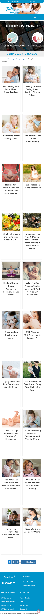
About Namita (25, 598)
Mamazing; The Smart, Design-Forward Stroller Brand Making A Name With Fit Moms (32, 241)
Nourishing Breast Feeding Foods (11, 137)
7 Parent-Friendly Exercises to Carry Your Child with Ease (32, 385)
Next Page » (30, 562)
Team (21, 602)
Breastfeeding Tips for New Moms (11, 335)
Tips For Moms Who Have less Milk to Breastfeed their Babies (11, 484)
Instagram (14, 582)
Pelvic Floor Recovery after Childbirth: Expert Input (10, 533)
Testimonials (24, 605)
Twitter (6, 582)
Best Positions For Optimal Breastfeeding (32, 138)
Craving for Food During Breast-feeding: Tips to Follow (33, 90)
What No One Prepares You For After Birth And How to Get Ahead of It (32, 289)
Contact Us (24, 609)
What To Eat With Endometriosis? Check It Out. (11, 236)
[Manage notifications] (39, 611)
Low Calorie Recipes (8, 602)
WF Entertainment (7, 609)
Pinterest (11, 582)
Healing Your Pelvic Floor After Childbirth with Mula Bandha (11, 189)
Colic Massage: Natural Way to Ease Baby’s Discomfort (11, 435)
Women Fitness (13, 10)
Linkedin (8, 582)
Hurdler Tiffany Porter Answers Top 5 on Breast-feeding (32, 484)
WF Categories (6, 598)
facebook (3, 582)
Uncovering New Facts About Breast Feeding (11, 89)
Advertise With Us (29, 582)
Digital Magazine (29, 586)
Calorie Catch (6, 605)
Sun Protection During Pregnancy (32, 186)
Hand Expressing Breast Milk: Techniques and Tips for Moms (33, 435)
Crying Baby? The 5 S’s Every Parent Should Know (11, 384)
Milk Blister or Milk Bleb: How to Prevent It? (32, 335)
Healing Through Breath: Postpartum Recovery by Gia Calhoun (11, 289)
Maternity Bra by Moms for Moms (32, 530)
